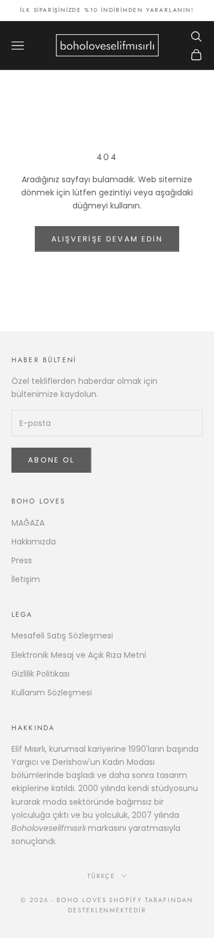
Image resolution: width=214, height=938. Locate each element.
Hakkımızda (33, 541)
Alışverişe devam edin (107, 239)
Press (21, 560)
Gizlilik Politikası (40, 673)
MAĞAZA (28, 523)
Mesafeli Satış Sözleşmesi (62, 635)
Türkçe (101, 875)
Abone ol (51, 459)
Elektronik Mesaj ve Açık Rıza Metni (78, 655)
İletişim (25, 579)
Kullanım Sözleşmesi (51, 692)
